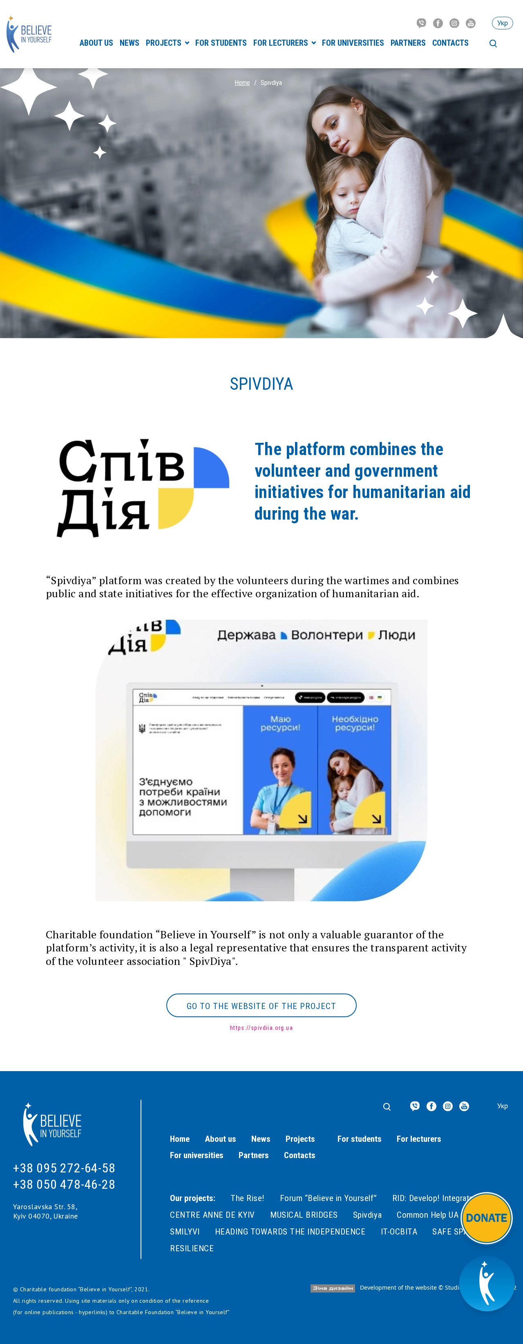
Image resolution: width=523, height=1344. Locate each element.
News (129, 43)
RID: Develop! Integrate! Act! (442, 1198)
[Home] (29, 34)
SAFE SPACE (455, 1232)
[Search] (493, 43)
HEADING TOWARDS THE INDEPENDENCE (290, 1232)
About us (96, 43)
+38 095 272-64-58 (64, 1168)
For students (221, 43)
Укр (502, 22)
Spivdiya (367, 1215)
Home (242, 83)
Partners (408, 43)
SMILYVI (185, 1232)
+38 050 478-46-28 (64, 1184)
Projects (164, 43)
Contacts (450, 43)
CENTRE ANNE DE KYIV (212, 1215)
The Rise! (247, 1198)
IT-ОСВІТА (399, 1232)
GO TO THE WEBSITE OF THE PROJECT (262, 1006)
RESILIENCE (192, 1248)
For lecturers (281, 43)
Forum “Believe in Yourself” (328, 1198)
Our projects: (192, 1198)
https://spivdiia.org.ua (261, 1028)
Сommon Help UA (427, 1215)
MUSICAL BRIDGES (304, 1215)
